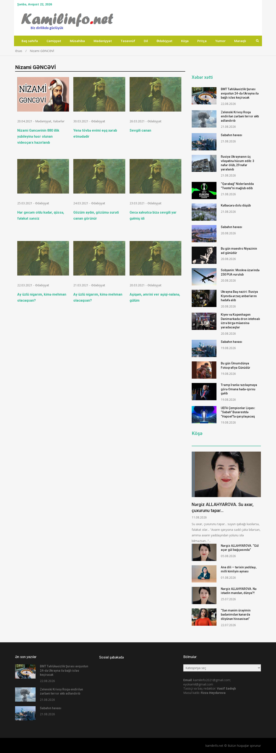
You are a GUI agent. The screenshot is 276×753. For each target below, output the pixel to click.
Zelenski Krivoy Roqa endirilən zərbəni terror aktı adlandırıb (240, 116)
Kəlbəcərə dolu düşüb (236, 205)
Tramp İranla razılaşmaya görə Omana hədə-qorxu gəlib (239, 389)
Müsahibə (77, 41)
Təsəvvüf (128, 41)
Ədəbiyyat (164, 41)
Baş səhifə (30, 41)
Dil (146, 41)
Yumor (220, 41)
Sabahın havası (231, 135)
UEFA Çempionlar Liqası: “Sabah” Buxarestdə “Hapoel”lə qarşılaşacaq (238, 412)
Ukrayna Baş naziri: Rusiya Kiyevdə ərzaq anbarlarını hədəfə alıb (239, 296)
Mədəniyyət (103, 41)
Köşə (185, 41)
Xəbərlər (58, 121)
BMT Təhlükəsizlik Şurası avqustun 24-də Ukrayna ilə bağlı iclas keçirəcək (240, 93)
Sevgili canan (140, 130)
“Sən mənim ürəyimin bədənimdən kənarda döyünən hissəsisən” (236, 615)
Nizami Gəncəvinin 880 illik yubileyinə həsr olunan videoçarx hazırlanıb (38, 136)
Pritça (202, 41)
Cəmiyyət (54, 41)
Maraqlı (240, 41)
